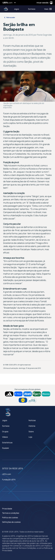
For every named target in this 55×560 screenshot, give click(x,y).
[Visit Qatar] (32, 400)
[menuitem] (18, 9)
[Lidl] (23, 400)
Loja (30, 437)
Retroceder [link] (10, 17)
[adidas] (9, 394)
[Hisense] (46, 394)
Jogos (4, 420)
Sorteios (5, 426)
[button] (47, 9)
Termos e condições (10, 513)
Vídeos (5, 437)
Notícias (32, 420)
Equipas (5, 448)
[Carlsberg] (36, 394)
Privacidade (7, 508)
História (32, 426)
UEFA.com (6, 474)
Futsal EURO (6, 9)
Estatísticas (7, 442)
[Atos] (27, 394)
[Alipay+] (18, 394)
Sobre (31, 431)
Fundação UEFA (8, 479)
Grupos (5, 431)
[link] (16, 9)
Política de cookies (10, 517)
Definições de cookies (11, 522)
